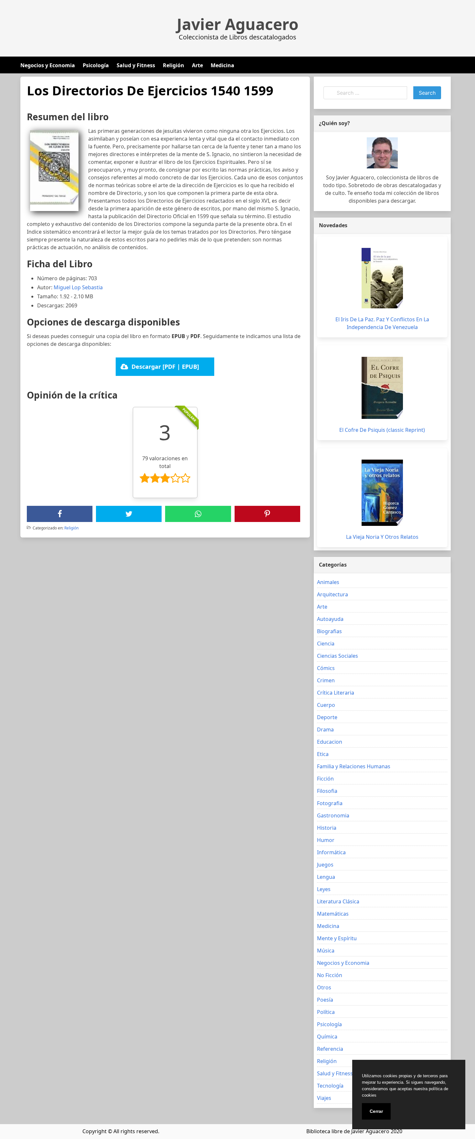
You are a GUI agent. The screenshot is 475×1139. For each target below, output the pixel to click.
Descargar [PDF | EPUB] (165, 366)
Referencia (330, 1048)
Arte (197, 65)
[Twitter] (128, 513)
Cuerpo (326, 704)
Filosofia (327, 790)
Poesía (325, 999)
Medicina (222, 65)
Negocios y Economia (47, 65)
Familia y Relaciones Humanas (353, 766)
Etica (323, 754)
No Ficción (329, 975)
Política (326, 1012)
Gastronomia (333, 815)
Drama (325, 729)
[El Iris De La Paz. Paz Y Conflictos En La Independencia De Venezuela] (382, 278)
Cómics (326, 668)
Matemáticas (333, 913)
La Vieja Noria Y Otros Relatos (382, 536)
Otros (324, 987)
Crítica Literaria (335, 692)
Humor (325, 840)
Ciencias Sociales (337, 655)
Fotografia (330, 803)
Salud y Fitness (136, 65)
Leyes (324, 889)
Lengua (326, 876)
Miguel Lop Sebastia (78, 287)
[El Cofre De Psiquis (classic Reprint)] (382, 388)
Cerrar (376, 1111)
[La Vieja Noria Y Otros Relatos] (382, 492)
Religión (173, 65)
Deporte (327, 717)
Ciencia (325, 643)
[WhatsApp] (198, 513)
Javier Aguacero (238, 24)
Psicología (96, 65)
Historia (326, 827)
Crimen (326, 680)
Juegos (325, 864)
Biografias (329, 631)
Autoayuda (330, 619)
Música (325, 950)
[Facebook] (59, 513)
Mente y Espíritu (337, 938)
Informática (331, 852)
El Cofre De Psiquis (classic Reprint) (382, 429)
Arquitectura (332, 594)
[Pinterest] (267, 513)
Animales (328, 582)
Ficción (325, 778)
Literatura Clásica (338, 901)
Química (327, 1036)
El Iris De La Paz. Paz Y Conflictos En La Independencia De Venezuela (382, 323)
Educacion (329, 741)
